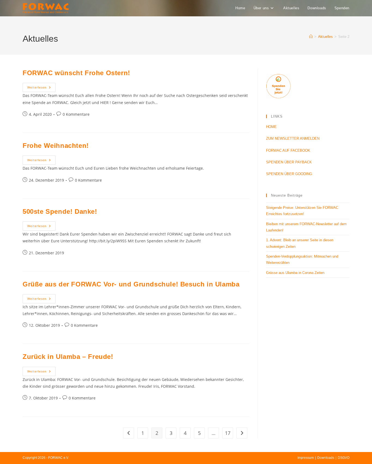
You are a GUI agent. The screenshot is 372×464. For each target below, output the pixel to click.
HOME (271, 127)
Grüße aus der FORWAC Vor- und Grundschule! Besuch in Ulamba (131, 284)
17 (227, 433)
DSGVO (343, 458)
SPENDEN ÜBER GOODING (289, 174)
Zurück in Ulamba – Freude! (68, 356)
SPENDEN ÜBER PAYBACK (289, 162)
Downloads (325, 458)
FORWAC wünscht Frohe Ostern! (76, 73)
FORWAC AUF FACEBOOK (288, 150)
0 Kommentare (76, 114)
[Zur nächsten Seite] (241, 433)
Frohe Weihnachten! (56, 145)
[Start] (311, 37)
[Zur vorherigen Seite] (128, 433)
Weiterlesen (41, 86)
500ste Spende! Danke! (60, 211)
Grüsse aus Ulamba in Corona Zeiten (295, 273)
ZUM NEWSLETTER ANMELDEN (292, 138)
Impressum (305, 458)
